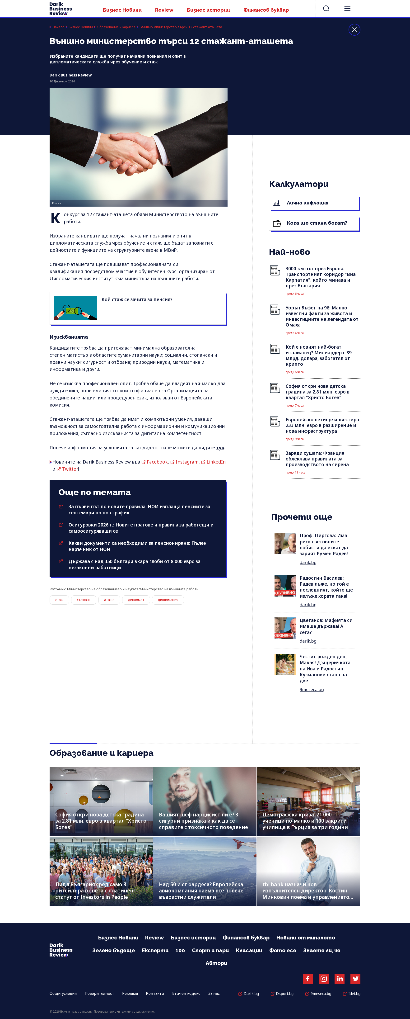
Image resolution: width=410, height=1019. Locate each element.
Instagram (187, 462)
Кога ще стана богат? (316, 223)
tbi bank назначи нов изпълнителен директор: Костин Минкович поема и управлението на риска (305, 894)
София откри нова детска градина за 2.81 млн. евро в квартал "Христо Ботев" (100, 820)
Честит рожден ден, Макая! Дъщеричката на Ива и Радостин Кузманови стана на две (325, 669)
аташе (109, 599)
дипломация (168, 599)
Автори (216, 963)
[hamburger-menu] (347, 8)
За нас (214, 993)
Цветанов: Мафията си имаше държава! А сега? (326, 626)
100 (180, 950)
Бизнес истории (208, 10)
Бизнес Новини (122, 10)
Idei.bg (354, 993)
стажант (84, 599)
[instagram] (324, 979)
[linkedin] (340, 979)
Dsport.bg (285, 993)
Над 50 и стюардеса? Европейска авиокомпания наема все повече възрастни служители (201, 890)
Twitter (70, 469)
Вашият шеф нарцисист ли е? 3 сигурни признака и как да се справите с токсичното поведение (203, 820)
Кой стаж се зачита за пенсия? (137, 299)
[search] (326, 8)
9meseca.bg (312, 689)
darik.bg (308, 562)
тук (220, 448)
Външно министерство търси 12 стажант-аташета (181, 27)
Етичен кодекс (186, 993)
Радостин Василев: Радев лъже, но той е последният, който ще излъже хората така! (326, 587)
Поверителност (99, 993)
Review (164, 10)
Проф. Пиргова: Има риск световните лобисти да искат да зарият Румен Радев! (324, 544)
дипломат (136, 599)
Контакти (155, 993)
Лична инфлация (307, 203)
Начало (58, 27)
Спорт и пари (210, 950)
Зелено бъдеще (113, 950)
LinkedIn (216, 462)
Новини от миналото (305, 937)
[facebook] (308, 979)
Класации (249, 950)
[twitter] (355, 979)
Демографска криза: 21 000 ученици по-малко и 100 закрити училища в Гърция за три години (305, 820)
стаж (59, 599)
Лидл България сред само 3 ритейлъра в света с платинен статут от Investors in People (94, 890)
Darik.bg (251, 993)
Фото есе (282, 950)
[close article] (354, 30)
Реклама (130, 993)
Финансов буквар (266, 10)
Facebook (157, 462)
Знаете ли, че (321, 950)
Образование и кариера (116, 27)
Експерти (155, 950)
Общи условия (63, 993)
